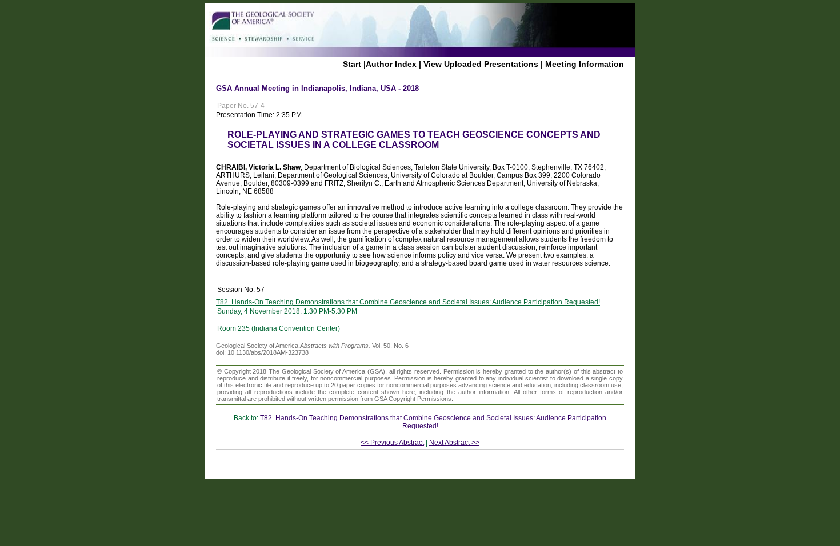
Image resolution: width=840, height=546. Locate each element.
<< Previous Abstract (392, 443)
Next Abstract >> (454, 443)
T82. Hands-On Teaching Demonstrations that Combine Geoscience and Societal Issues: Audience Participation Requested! (408, 302)
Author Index (391, 64)
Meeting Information (584, 64)
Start (352, 64)
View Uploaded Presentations (480, 64)
